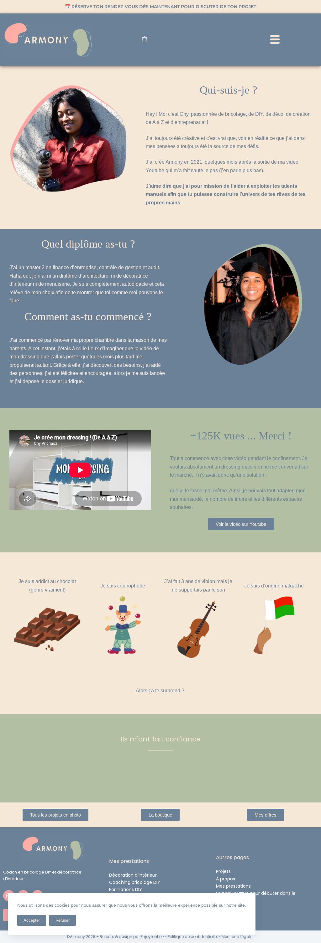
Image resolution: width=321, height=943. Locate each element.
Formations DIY (125, 889)
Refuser (62, 920)
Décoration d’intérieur (133, 875)
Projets (223, 871)
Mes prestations (233, 886)
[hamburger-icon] (275, 40)
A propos (225, 879)
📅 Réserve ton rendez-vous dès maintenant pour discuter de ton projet (160, 6)
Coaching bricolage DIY (134, 882)
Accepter (32, 920)
